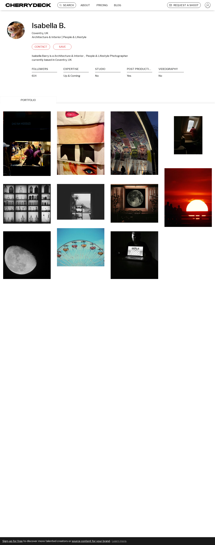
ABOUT (85, 5)
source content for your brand (91, 541)
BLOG (117, 5)
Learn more (119, 541)
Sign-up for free (12, 541)
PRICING (102, 5)
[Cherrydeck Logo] (27, 5)
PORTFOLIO (28, 100)
